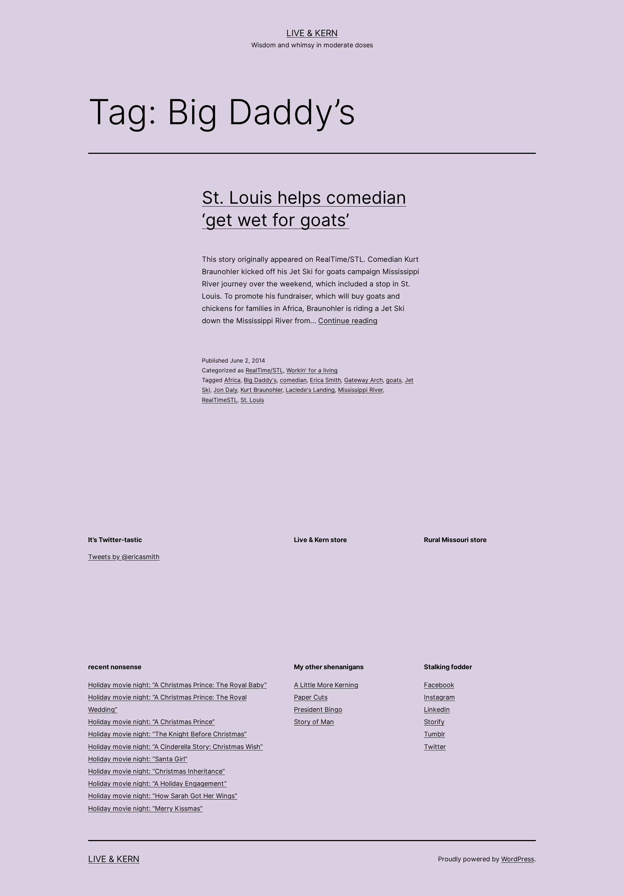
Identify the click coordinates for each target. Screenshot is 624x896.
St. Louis (252, 399)
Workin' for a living (312, 370)
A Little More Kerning (326, 685)
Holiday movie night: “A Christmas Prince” (151, 722)
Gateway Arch (363, 380)
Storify (434, 722)
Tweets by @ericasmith (124, 556)
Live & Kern (312, 33)
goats (394, 380)
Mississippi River (360, 389)
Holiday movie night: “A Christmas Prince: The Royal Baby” (177, 685)
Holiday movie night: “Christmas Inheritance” (156, 771)
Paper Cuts (311, 697)
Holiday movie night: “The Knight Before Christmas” (167, 734)
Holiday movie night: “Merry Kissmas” (145, 808)
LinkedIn (437, 709)
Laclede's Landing (310, 389)
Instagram (439, 697)
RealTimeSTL (219, 399)
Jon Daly (225, 389)
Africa (232, 380)
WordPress (517, 859)
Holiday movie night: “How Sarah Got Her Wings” (162, 796)
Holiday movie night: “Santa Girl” (137, 759)
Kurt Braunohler (261, 389)
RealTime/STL (264, 370)
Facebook (439, 685)
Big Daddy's (260, 380)
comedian (293, 380)
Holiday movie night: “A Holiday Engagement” (157, 783)
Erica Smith (325, 380)
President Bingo (318, 709)
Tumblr (434, 734)
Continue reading (347, 320)
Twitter (435, 746)
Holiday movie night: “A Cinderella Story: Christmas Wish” (175, 746)
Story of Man (314, 722)
